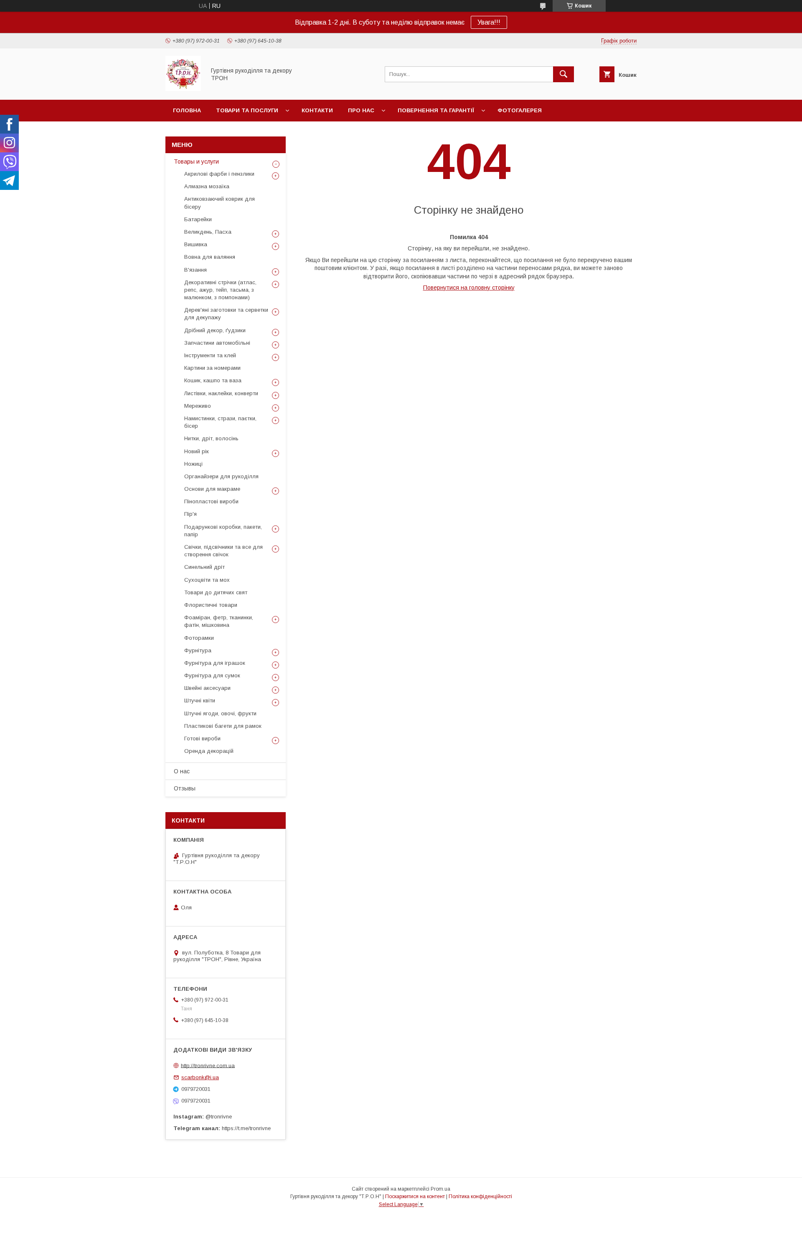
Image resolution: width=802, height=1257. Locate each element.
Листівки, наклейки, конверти (221, 393)
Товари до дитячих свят (215, 592)
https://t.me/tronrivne (246, 1128)
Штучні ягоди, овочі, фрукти (220, 713)
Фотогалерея (519, 110)
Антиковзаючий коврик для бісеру (219, 203)
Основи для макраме (212, 489)
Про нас (361, 110)
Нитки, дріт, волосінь (211, 438)
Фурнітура (197, 650)
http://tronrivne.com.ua (208, 1065)
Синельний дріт (204, 567)
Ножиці (193, 464)
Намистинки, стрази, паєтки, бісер (220, 422)
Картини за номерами (212, 368)
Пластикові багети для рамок (222, 726)
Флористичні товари (210, 605)
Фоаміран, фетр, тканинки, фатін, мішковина (218, 621)
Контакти (317, 110)
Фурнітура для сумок (212, 675)
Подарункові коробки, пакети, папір (223, 531)
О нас (182, 771)
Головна (187, 110)
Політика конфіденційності (480, 1196)
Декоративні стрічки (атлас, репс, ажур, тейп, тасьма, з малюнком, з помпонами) (220, 289)
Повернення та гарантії (436, 110)
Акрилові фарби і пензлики (219, 174)
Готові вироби (202, 738)
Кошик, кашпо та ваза (212, 380)
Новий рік (196, 451)
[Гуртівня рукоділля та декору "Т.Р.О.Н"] (183, 89)
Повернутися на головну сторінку (469, 287)
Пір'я (190, 514)
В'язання (195, 270)
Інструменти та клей (210, 355)
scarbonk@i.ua (200, 1077)
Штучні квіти (199, 700)
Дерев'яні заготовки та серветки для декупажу (226, 314)
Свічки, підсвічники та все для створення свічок (223, 551)
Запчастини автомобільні (217, 343)
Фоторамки (199, 638)
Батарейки (198, 219)
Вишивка (195, 244)
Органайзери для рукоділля (221, 476)
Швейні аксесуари (207, 688)
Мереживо (197, 406)
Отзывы (184, 788)
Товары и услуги (196, 161)
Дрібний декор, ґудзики (215, 330)
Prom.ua (440, 1189)
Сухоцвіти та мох (207, 580)
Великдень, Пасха (207, 232)
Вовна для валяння (209, 257)
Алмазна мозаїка (206, 186)
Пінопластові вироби (211, 501)
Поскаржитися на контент (415, 1196)
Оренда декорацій (208, 751)
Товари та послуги (247, 110)
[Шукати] (563, 74)
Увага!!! (488, 22)
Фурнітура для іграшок (214, 663)
